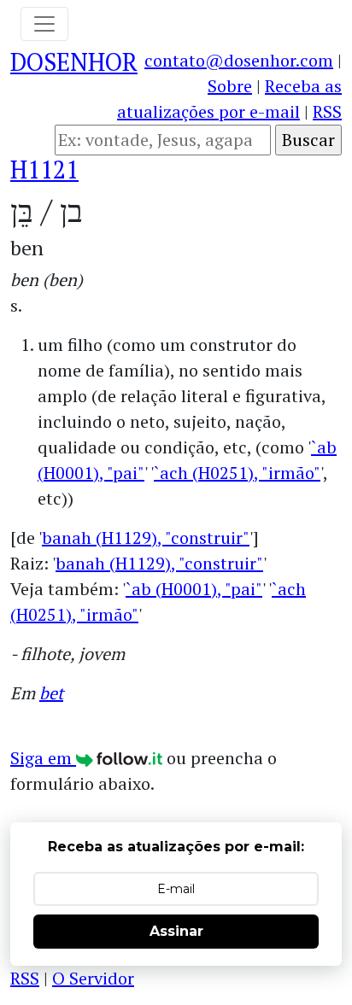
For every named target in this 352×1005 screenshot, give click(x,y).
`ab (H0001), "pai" (194, 588)
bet (51, 692)
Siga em (43, 757)
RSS (327, 111)
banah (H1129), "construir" (145, 537)
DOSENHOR (74, 62)
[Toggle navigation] (44, 24)
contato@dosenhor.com (238, 60)
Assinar (176, 931)
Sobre (230, 85)
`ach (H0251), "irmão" (237, 472)
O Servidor (93, 978)
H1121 (44, 169)
